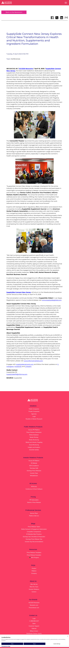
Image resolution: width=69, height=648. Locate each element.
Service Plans (34, 513)
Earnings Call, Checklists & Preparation (34, 536)
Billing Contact (34, 631)
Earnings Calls (34, 468)
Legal (34, 416)
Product (34, 568)
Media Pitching (34, 437)
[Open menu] (66, 3)
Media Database (34, 434)
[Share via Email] (66, 17)
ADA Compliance (34, 465)
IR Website (34, 463)
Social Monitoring (34, 444)
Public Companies (34, 409)
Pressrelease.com (34, 607)
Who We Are (34, 584)
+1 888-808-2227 (34, 621)
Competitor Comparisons (34, 531)
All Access (34, 486)
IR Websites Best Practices (34, 534)
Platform (34, 571)
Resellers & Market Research (34, 419)
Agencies (34, 414)
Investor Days (34, 473)
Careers (34, 591)
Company (34, 573)
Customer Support (34, 626)
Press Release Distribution (34, 432)
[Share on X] (56, 17)
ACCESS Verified (34, 449)
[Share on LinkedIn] (61, 17)
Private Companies (34, 411)
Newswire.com (34, 605)
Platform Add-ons (34, 515)
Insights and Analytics (34, 447)
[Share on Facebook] (52, 17)
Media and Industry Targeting (34, 442)
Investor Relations (34, 589)
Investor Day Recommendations (34, 541)
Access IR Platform (34, 460)
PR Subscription (34, 500)
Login (34, 618)
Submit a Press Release (34, 502)
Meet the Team (34, 586)
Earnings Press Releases (34, 470)
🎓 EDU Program (34, 557)
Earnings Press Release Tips (34, 539)
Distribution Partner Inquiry (34, 633)
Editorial (34, 628)
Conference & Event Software (34, 489)
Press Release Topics (34, 526)
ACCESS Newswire (26, 68)
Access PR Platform (34, 429)
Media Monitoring (34, 439)
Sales (34, 623)
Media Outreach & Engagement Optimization (34, 529)
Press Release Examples (34, 555)
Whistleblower (34, 475)
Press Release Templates (34, 552)
